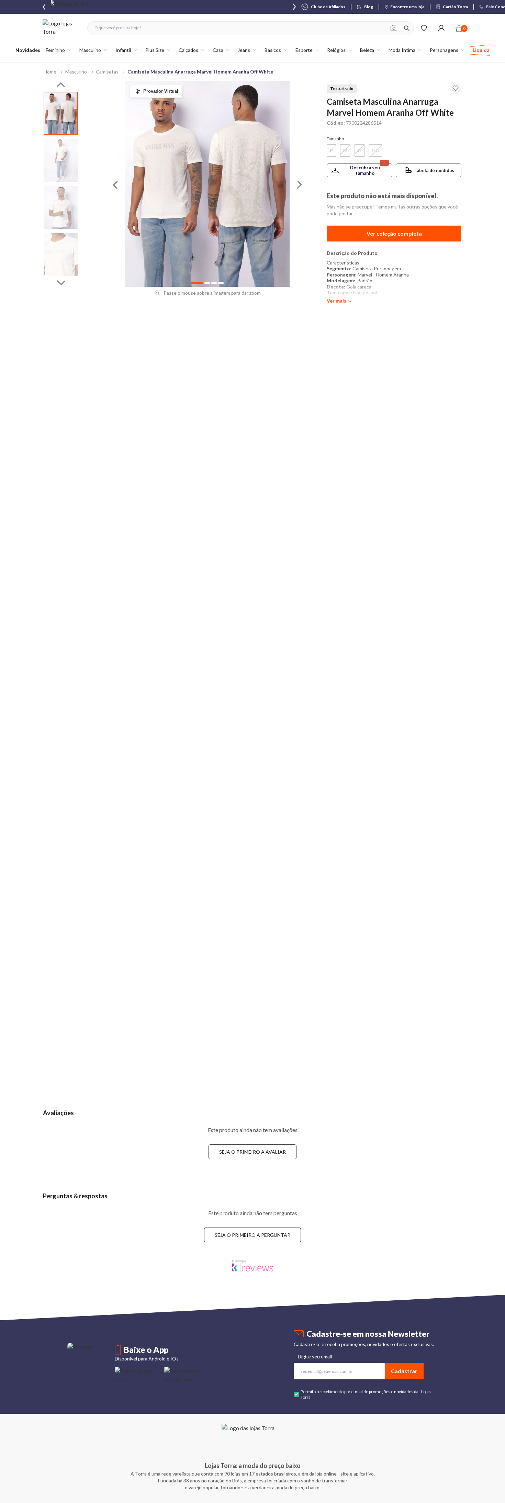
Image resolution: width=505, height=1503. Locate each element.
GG (375, 150)
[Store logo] (61, 28)
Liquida (481, 50)
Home (50, 72)
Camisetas (107, 72)
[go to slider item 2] (61, 207)
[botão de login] (441, 28)
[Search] (406, 28)
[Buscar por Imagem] (394, 28)
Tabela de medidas (434, 170)
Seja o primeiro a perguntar (252, 1235)
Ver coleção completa (394, 233)
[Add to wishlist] (455, 88)
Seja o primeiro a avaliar (252, 1152)
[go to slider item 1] (61, 160)
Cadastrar (404, 1371)
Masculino (76, 72)
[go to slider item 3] (61, 254)
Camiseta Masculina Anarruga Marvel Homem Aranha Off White (200, 72)
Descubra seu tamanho (365, 170)
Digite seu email (315, 1356)
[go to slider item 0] (61, 113)
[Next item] (294, 7)
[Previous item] (44, 7)
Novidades (27, 50)
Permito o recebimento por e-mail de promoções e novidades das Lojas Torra (366, 1394)
